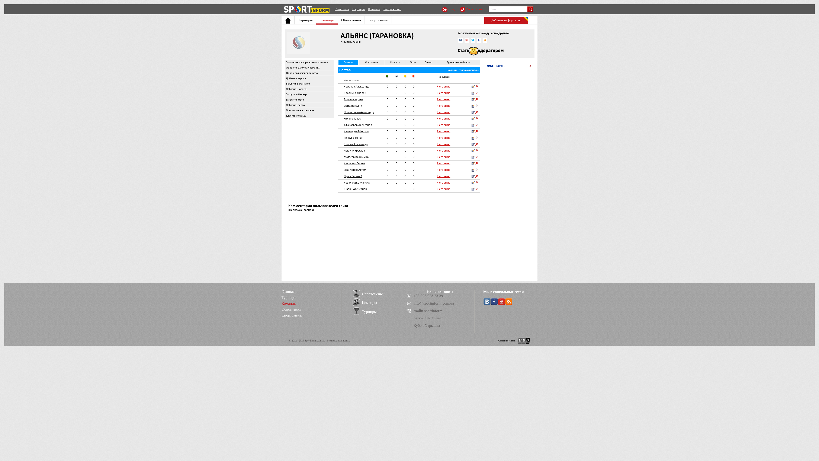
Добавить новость (296, 89)
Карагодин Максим (356, 131)
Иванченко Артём (355, 169)
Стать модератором (481, 51)
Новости (395, 62)
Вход (451, 9)
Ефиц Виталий (353, 105)
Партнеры (358, 9)
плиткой (474, 70)
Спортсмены (378, 20)
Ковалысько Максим (357, 182)
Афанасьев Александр (358, 125)
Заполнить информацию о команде (307, 62)
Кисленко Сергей (354, 163)
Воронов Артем (353, 99)
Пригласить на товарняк (300, 110)
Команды (326, 20)
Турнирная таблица (458, 62)
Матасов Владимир (356, 157)
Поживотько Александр (359, 112)
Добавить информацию (506, 20)
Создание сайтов (506, 340)
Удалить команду (296, 115)
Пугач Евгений (353, 176)
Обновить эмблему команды (303, 67)
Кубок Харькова (427, 325)
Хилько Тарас (352, 118)
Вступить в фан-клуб (298, 83)
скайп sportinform (428, 311)
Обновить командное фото (302, 72)
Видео (428, 62)
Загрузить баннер (296, 94)
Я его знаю (443, 86)
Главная (348, 62)
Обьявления (351, 20)
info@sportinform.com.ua (434, 303)
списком (464, 70)
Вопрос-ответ (392, 9)
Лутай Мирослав (354, 150)
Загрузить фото (295, 99)
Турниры (305, 20)
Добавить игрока (296, 78)
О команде (371, 62)
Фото (413, 62)
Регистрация (474, 9)
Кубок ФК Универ (428, 318)
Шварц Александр (355, 189)
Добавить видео (295, 105)
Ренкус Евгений (353, 137)
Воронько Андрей (355, 93)
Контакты (374, 9)
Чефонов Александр (356, 86)
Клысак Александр (355, 144)
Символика (342, 9)
